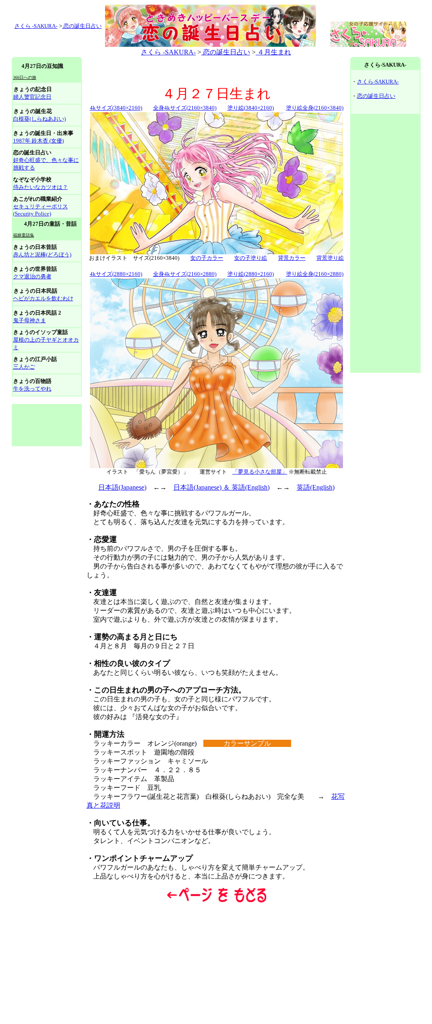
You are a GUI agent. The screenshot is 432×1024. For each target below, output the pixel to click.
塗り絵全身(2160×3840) (314, 108)
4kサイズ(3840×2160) (116, 108)
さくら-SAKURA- (378, 81)
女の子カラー (206, 258)
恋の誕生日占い (82, 26)
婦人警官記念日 (32, 97)
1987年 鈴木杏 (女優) (38, 140)
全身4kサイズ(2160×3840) (184, 108)
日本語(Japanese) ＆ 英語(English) (221, 487)
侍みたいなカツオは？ (40, 187)
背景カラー (291, 258)
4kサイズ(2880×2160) (116, 274)
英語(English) (316, 487)
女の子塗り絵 (250, 258)
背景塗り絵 (330, 258)
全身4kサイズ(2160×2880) (184, 274)
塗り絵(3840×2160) (250, 108)
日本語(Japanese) (122, 487)
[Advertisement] (47, 425)
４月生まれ (273, 52)
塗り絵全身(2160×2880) (314, 274)
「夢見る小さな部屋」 (259, 472)
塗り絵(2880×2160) (250, 274)
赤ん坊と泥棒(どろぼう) (42, 254)
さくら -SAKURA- (168, 52)
